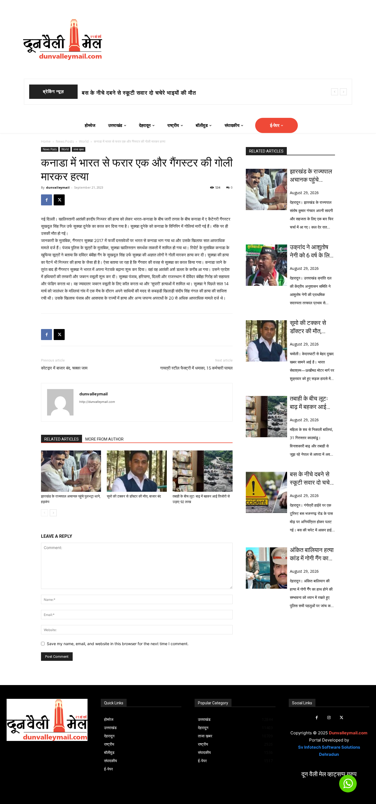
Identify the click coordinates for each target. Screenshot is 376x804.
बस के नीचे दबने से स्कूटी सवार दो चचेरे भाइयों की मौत (311, 479)
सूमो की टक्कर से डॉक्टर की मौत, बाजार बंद (129, 92)
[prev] (334, 91)
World (84, 141)
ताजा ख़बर (78, 149)
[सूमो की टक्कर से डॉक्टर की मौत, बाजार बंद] (137, 471)
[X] (59, 199)
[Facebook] (46, 199)
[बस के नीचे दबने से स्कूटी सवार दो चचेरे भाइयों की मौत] (266, 492)
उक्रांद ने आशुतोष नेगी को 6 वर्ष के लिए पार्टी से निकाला (311, 252)
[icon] (348, 786)
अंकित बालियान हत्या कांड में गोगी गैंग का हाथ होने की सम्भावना (312, 555)
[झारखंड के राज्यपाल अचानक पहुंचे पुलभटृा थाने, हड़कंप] (71, 471)
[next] (343, 91)
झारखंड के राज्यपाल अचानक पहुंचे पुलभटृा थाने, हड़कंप (311, 176)
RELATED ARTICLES (61, 439)
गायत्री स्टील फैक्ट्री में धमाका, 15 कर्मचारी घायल (196, 368)
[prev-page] (44, 512)
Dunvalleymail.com (348, 732)
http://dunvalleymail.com (97, 402)
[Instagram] (329, 717)
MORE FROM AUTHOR (104, 439)
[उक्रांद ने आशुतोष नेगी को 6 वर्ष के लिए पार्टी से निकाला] (266, 265)
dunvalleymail (58, 187)
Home (46, 141)
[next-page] (53, 512)
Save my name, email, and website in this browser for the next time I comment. (118, 643)
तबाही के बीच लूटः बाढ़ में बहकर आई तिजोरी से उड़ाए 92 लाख (310, 403)
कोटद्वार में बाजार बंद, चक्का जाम (64, 368)
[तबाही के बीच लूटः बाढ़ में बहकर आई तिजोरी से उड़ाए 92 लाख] (203, 471)
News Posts (65, 141)
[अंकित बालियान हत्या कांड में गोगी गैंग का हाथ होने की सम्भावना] (266, 568)
